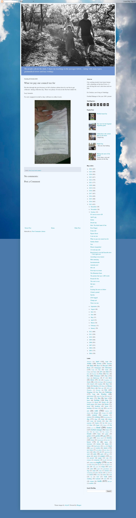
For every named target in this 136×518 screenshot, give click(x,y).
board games (90, 404)
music (106, 448)
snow (110, 467)
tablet (96, 473)
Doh (107, 372)
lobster (89, 446)
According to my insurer (97, 257)
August (93, 309)
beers (88, 400)
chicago (96, 413)
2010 (90, 337)
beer (106, 398)
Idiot (110, 378)
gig (104, 436)
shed (98, 464)
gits (111, 436)
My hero (92, 284)
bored (88, 406)
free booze (96, 432)
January (93, 328)
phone (88, 456)
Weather (104, 394)
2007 (90, 345)
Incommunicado (94, 262)
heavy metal (100, 438)
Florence (97, 376)
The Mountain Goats (96, 273)
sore (91, 468)
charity (107, 411)
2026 (90, 169)
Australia (109, 363)
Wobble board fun (102, 114)
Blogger (79, 505)
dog (88, 419)
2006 (90, 348)
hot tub (108, 440)
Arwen (99, 363)
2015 (90, 199)
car (102, 408)
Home (53, 228)
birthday (97, 400)
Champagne (97, 368)
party (102, 454)
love (104, 446)
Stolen (92, 220)
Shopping (89, 392)
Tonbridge (108, 392)
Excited (94, 374)
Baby (91, 365)
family (97, 423)
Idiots (92, 380)
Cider (92, 370)
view (97, 477)
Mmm (103, 386)
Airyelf (67, 505)
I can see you (94, 236)
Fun (106, 376)
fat (103, 423)
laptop (106, 444)
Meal (107, 384)
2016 (90, 196)
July (92, 312)
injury (106, 442)
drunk (91, 421)
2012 (90, 331)
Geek (88, 378)
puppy (100, 458)
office (94, 452)
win (111, 479)
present (92, 458)
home (92, 440)
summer (106, 471)
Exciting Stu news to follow (98, 289)
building (89, 408)
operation (107, 452)
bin (30, 170)
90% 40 (92, 268)
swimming (89, 473)
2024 (90, 174)
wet (105, 479)
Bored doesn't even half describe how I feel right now (100, 253)
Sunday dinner (94, 242)
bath (108, 396)
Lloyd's (92, 384)
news (88, 452)
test (111, 473)
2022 (90, 180)
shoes (108, 464)
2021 (90, 182)
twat (110, 475)
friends (89, 434)
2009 (90, 340)
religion (89, 460)
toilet (98, 475)
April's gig (93, 217)
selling (93, 464)
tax (101, 473)
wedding (89, 479)
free (88, 432)
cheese (88, 413)
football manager (96, 430)
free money (106, 432)
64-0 (91, 287)
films (91, 425)
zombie (91, 483)
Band (98, 366)
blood (96, 402)
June (92, 314)
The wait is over (95, 281)
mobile (98, 448)
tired (90, 474)
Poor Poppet (93, 228)
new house (90, 450)
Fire (107, 374)
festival (110, 423)
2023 (90, 177)
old (100, 452)
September (94, 306)
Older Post (77, 228)
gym (91, 438)
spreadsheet (106, 469)
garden (97, 436)
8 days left (93, 231)
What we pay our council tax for (99, 239)
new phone (99, 450)
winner (92, 481)
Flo (88, 376)
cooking (97, 417)
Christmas (108, 367)
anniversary (90, 396)
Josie (88, 382)
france (107, 430)
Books (88, 368)
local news (97, 446)
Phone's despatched (95, 247)
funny (99, 434)
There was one (94, 303)
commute (105, 415)
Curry (94, 372)
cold (110, 413)
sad (88, 464)
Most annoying (94, 259)
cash (108, 408)
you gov (110, 481)
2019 (90, 188)
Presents (98, 390)
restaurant (96, 460)
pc (108, 454)
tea (106, 473)
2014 (90, 201)
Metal (88, 386)
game (106, 434)
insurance (89, 444)
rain (107, 458)
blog (106, 400)
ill (98, 442)
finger (97, 425)
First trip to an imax (96, 270)
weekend (97, 479)
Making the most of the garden (103, 154)
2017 (90, 193)
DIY (101, 372)
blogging (89, 402)
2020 (90, 185)
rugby (98, 462)
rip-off (104, 460)
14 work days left (95, 250)
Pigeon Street (94, 233)
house (89, 442)
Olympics (89, 390)
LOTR (95, 382)
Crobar (88, 372)
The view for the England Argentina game (104, 124)
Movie (93, 388)
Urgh (93, 394)
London (100, 384)
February (93, 325)
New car (100, 388)
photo (95, 456)
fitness (105, 425)
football (109, 427)
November (94, 209)
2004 (90, 353)
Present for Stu (94, 279)
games (89, 436)
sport (98, 469)
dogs (96, 419)
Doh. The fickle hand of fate (98, 225)
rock (110, 460)
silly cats (95, 467)
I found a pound (94, 292)
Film (100, 374)
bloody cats (105, 402)
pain (94, 454)
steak (94, 471)
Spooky (92, 295)
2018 (90, 191)
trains (104, 475)
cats (96, 410)
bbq (99, 398)
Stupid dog (100, 144)
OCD (108, 388)
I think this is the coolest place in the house (104, 134)
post (111, 456)
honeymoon (100, 440)
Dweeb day (93, 223)
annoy (98, 396)
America (89, 361)
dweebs (99, 421)
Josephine (106, 380)
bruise (106, 406)
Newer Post (28, 228)
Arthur (89, 363)
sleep (103, 466)
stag (88, 471)
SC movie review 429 (96, 214)
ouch (88, 454)
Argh (106, 361)
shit (103, 464)
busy (96, 408)
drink (102, 419)
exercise (89, 423)
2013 (90, 204)
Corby (106, 370)
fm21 (92, 428)
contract (89, 417)
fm (111, 425)
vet (91, 477)
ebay (107, 421)
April (92, 320)
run (108, 462)
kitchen (99, 444)
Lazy (32, 170)
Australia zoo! (94, 265)
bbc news (90, 398)
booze (106, 404)
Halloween (96, 378)
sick (88, 467)
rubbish (91, 462)
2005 (90, 351)
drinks (110, 419)
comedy (94, 415)
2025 (90, 172)
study (100, 471)
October (93, 212)
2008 (90, 342)
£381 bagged (94, 298)
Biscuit (105, 365)
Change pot (93, 300)
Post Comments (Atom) (38, 231)
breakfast (97, 406)
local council (37, 170)
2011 (90, 334)
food (98, 427)
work (99, 480)
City (99, 370)
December (94, 207)
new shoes (107, 450)
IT (104, 378)
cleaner (104, 413)
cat (88, 411)
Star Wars (99, 392)
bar (103, 396)
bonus (99, 404)
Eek (88, 374)
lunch (110, 446)
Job (99, 380)
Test (91, 244)
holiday (109, 438)
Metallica (95, 386)
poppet (103, 456)
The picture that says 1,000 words (99, 276)
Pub (106, 390)
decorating (107, 417)
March (93, 323)
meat (91, 448)
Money (109, 386)
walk (105, 476)
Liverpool (109, 382)
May (92, 317)
